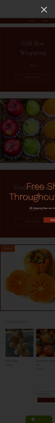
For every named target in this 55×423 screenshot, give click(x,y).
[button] (44, 10)
